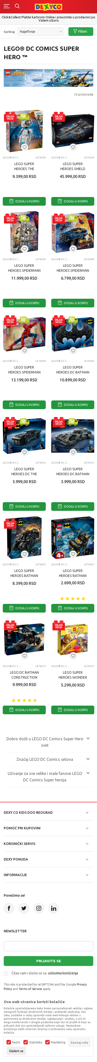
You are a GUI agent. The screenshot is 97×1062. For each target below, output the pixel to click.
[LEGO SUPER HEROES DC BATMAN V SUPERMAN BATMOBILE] (72, 436)
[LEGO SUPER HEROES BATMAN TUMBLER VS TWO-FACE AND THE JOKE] (24, 537)
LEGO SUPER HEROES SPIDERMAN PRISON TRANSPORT (73, 270)
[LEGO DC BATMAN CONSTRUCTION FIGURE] (24, 639)
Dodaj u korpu (27, 201)
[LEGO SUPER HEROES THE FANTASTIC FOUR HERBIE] (24, 130)
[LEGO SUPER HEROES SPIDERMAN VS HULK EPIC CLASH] (24, 232)
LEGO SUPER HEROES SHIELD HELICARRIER (72, 169)
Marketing (58, 1042)
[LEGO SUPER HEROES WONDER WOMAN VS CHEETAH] (72, 639)
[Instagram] (39, 908)
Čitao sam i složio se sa (44, 973)
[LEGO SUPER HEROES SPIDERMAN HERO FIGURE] (24, 334)
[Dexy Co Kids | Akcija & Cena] (48, 6)
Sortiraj (9, 31)
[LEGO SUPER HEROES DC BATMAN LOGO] (72, 334)
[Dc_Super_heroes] (48, 77)
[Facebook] (9, 908)
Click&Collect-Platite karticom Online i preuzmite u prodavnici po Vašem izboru (48, 18)
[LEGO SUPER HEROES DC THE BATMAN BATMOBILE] (24, 436)
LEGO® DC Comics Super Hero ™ (12, 157)
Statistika (35, 1042)
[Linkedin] (54, 908)
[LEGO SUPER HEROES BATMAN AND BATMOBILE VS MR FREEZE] (72, 537)
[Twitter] (24, 908)
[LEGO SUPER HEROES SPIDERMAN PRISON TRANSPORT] (72, 232)
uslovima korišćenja (63, 973)
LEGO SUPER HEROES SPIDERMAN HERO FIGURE (24, 372)
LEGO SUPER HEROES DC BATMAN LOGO (72, 372)
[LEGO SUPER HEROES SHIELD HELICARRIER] (72, 130)
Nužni (16, 1042)
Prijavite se (48, 961)
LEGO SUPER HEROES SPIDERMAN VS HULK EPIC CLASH (24, 270)
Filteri (82, 31)
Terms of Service (30, 988)
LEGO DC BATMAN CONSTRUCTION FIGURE (24, 677)
